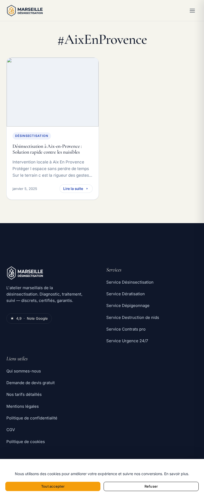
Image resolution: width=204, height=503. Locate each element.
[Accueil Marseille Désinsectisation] (90, 10)
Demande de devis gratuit (30, 382)
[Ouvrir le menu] (192, 10)
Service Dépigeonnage (128, 305)
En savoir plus (176, 473)
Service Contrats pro (126, 329)
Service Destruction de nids (132, 317)
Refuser (151, 486)
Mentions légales (22, 406)
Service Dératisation (125, 293)
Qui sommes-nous (23, 371)
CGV (10, 429)
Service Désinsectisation (130, 282)
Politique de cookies (25, 441)
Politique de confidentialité (31, 417)
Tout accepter (53, 486)
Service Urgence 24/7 (127, 340)
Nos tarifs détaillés (24, 394)
